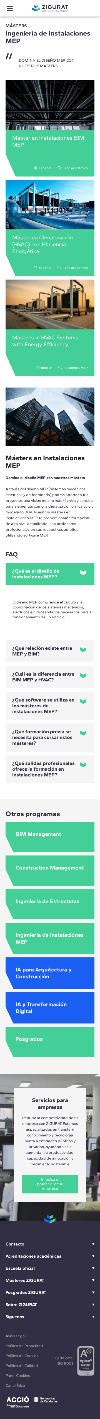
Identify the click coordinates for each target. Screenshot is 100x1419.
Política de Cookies (22, 1355)
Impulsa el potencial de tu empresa (50, 1184)
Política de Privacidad (24, 1346)
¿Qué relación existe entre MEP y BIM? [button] (42, 651)
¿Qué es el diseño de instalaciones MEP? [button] (35, 574)
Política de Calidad (22, 1365)
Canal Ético (15, 1385)
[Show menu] (10, 8)
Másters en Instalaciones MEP (45, 462)
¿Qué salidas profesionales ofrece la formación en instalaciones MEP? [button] (43, 769)
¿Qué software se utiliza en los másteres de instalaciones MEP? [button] (43, 705)
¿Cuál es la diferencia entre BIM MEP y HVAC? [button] (43, 677)
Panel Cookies (18, 1375)
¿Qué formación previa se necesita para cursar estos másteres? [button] (42, 737)
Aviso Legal (16, 1336)
